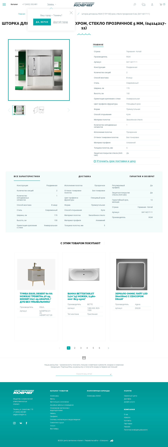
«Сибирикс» (104, 440)
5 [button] (93, 348)
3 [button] (81, 348)
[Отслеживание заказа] (143, 4)
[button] (9, 110)
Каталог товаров (59, 391)
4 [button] (87, 348)
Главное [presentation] (98, 45)
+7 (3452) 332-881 (30, 4)
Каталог (14, 4)
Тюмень (50, 4)
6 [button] (99, 348)
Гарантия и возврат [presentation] (142, 176)
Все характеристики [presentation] (27, 176)
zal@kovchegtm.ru (19, 415)
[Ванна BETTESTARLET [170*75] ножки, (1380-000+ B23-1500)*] (84, 296)
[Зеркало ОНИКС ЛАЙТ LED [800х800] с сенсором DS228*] (131, 296)
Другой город (60, 22)
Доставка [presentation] (85, 176)
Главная (21, 14)
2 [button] (74, 348)
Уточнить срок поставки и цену (116, 161)
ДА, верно (42, 22)
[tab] (98, 45)
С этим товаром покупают (80, 243)
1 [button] (68, 348)
